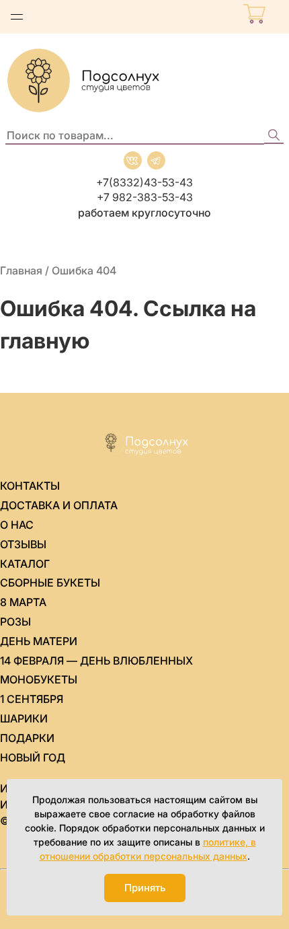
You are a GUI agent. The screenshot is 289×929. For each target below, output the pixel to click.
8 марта (23, 602)
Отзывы (23, 544)
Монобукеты (38, 679)
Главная (21, 270)
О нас (17, 524)
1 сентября (31, 699)
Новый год (32, 757)
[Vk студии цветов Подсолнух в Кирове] (133, 160)
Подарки (27, 738)
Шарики (24, 718)
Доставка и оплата (59, 505)
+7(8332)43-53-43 (144, 182)
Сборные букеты (50, 582)
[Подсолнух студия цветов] (144, 80)
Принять (144, 887)
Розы (15, 621)
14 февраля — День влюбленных (96, 660)
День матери (38, 641)
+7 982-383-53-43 (145, 197)
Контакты (30, 485)
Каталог (25, 563)
